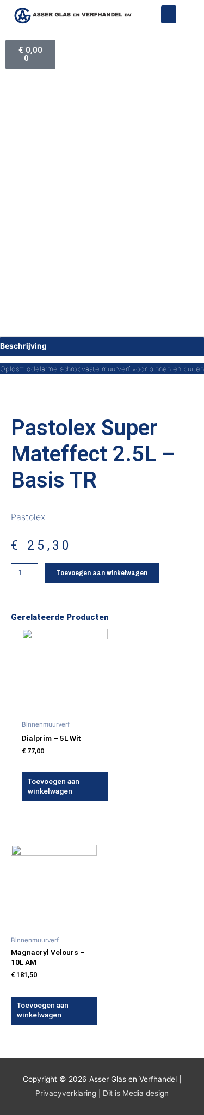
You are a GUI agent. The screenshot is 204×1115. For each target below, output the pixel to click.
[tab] (102, 346)
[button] (168, 14)
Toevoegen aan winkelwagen (102, 572)
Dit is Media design (136, 1093)
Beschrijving (23, 346)
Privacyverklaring (65, 1093)
